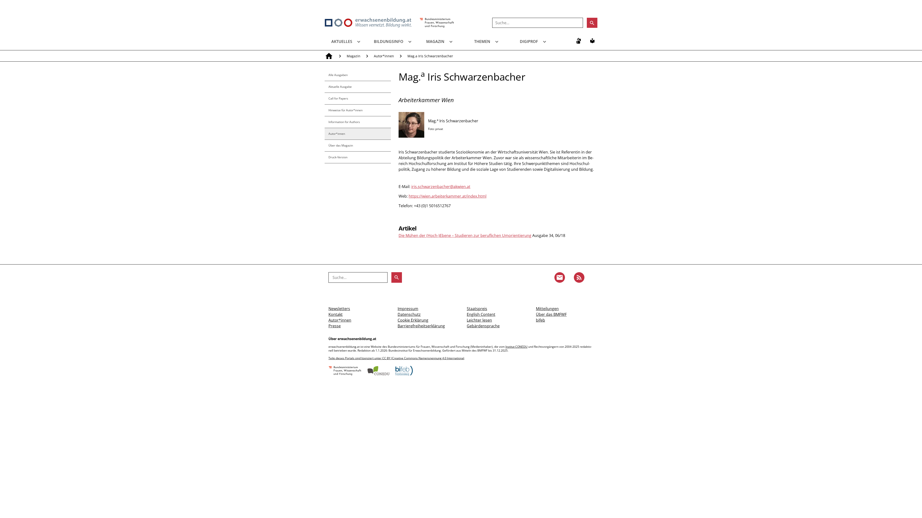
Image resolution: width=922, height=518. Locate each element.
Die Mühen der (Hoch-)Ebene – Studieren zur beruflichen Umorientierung (465, 235)
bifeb (540, 320)
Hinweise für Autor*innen (345, 110)
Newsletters (339, 308)
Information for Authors (344, 122)
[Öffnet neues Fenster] (436, 23)
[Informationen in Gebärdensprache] (578, 41)
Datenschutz (409, 314)
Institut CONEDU (516, 347)
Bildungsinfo (388, 41)
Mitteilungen (547, 308)
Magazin (435, 41)
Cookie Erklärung (413, 320)
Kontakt (335, 314)
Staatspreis (477, 308)
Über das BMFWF (551, 314)
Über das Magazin (340, 145)
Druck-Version (337, 157)
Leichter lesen (479, 320)
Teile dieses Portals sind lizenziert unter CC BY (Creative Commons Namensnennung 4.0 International (396, 358)
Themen (482, 41)
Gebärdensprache (483, 326)
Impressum (408, 308)
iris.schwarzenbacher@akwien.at (440, 186)
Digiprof (529, 41)
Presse (334, 326)
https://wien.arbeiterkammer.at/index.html (447, 196)
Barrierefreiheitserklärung (421, 326)
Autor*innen (384, 56)
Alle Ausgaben (338, 75)
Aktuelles (341, 41)
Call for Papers (338, 98)
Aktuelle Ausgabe (340, 87)
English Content (481, 314)
